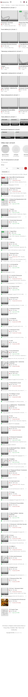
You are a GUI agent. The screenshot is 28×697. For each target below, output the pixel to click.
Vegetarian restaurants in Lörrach (11, 73)
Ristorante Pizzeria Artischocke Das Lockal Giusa (9, 44)
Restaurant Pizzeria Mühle (8, 110)
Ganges (3, 66)
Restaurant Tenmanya (7, 22)
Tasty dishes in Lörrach (8, 117)
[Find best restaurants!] (5, 2)
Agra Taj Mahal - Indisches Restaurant (9, 88)
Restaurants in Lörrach (8, 7)
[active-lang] (24, 2)
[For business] (11, 2)
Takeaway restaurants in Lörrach (11, 51)
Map (18, 168)
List (7, 168)
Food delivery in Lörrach (8, 29)
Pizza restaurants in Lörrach (9, 95)
